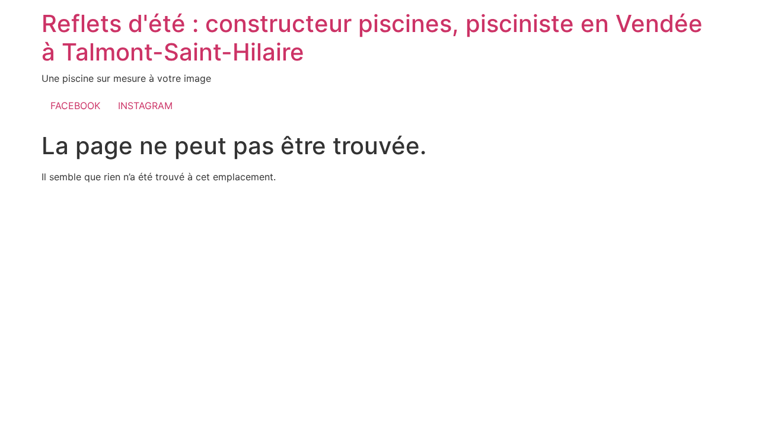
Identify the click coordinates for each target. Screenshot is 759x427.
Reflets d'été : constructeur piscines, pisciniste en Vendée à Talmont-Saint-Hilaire (372, 37)
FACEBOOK (75, 105)
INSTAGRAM (145, 105)
